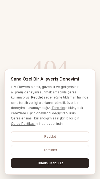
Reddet (50, 136)
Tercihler (58, 108)
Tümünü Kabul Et (50, 163)
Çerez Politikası (23, 124)
